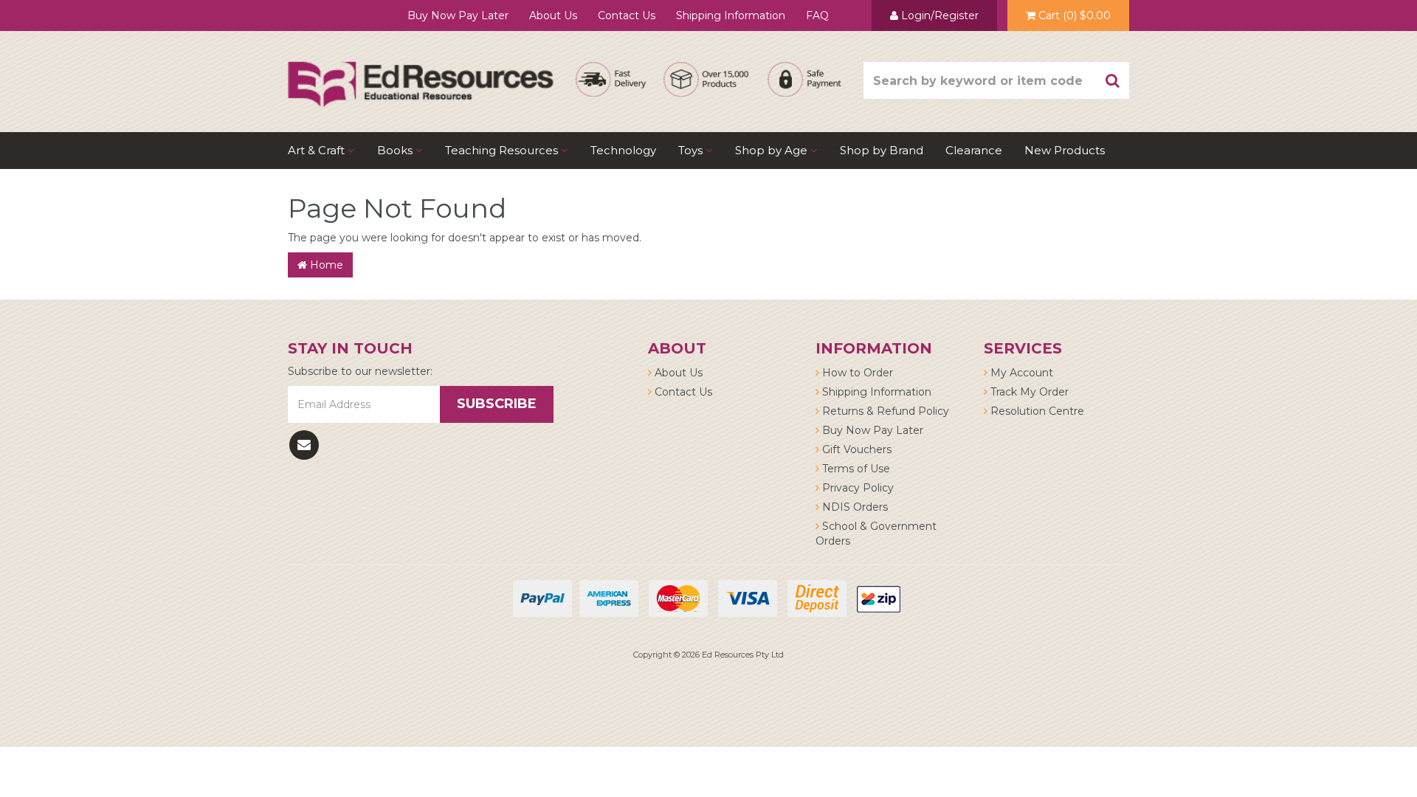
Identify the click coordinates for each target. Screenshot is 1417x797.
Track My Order (1028, 391)
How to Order (856, 372)
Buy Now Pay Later (457, 15)
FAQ (817, 15)
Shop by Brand (881, 150)
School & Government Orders (876, 534)
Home (325, 265)
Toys (692, 150)
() (1074, 15)
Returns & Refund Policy (884, 411)
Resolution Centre (1035, 411)
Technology (623, 150)
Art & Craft (318, 150)
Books (396, 150)
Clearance (973, 150)
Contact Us (626, 15)
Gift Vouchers (855, 449)
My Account (1020, 372)
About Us (553, 15)
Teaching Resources (503, 150)
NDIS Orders (853, 507)
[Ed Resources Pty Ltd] (421, 70)
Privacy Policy (856, 487)
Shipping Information (730, 15)
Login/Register (938, 15)
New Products (1064, 150)
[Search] (1113, 80)
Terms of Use (854, 468)
